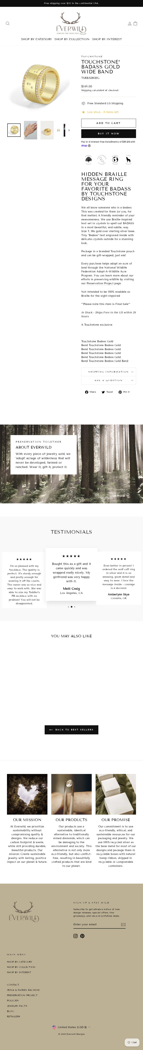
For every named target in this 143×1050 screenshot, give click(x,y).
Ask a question (109, 380)
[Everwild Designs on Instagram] (75, 936)
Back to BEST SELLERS (74, 729)
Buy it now (109, 133)
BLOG (10, 1011)
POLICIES (12, 1000)
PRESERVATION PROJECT (22, 995)
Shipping (86, 90)
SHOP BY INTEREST (107, 39)
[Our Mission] (27, 794)
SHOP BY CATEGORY (36, 39)
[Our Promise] (116, 794)
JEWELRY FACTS (17, 1006)
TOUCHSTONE (92, 56)
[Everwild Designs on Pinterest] (82, 936)
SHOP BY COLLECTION (71, 39)
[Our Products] (71, 794)
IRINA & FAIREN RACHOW (23, 990)
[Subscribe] (123, 924)
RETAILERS (13, 1016)
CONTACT (13, 984)
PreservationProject (100, 283)
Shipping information (108, 371)
